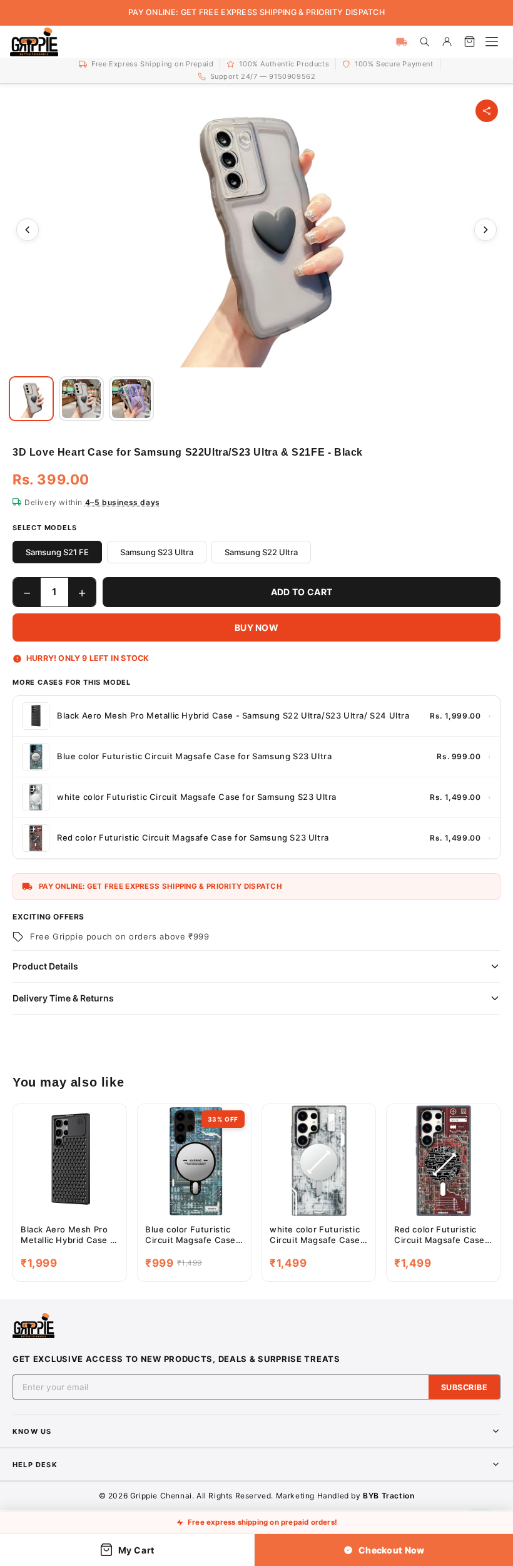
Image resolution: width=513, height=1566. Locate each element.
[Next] (485, 229)
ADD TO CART (301, 591)
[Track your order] (401, 42)
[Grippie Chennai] (34, 42)
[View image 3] (131, 398)
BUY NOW (256, 627)
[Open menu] (491, 42)
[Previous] (27, 229)
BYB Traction (388, 1495)
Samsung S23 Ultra (156, 552)
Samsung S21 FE (57, 552)
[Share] (486, 111)
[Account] (446, 42)
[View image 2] (81, 398)
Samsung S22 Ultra (261, 552)
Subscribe (464, 1387)
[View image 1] (31, 398)
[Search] (424, 42)
